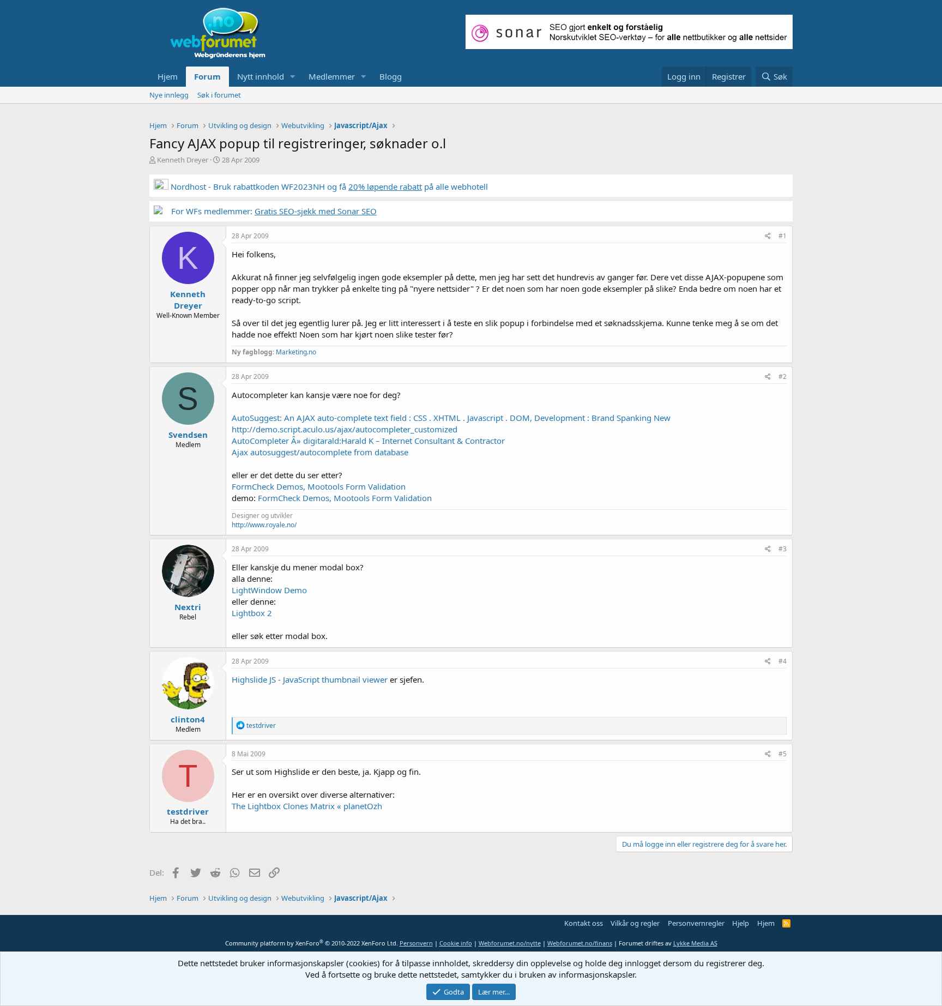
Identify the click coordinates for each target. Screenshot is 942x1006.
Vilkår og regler (635, 923)
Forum (207, 76)
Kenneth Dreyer (182, 160)
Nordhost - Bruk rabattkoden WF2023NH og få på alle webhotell (328, 186)
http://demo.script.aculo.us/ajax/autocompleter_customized (344, 429)
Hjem (168, 76)
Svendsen (188, 434)
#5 (782, 753)
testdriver (188, 811)
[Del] (768, 236)
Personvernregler (696, 923)
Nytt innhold (260, 76)
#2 (782, 376)
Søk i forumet (219, 95)
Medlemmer (332, 76)
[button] (292, 77)
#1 (782, 235)
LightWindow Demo (269, 590)
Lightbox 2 (252, 612)
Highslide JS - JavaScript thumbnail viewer (310, 679)
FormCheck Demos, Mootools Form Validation (319, 486)
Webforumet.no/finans (579, 943)
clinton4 (188, 719)
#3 (782, 548)
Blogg (390, 76)
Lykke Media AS (695, 943)
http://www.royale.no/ (264, 524)
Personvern (416, 943)
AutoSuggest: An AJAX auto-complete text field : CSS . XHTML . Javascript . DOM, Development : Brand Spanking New (451, 417)
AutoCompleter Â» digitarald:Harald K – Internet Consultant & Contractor (368, 440)
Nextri (187, 606)
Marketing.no (296, 352)
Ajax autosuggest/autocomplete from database (320, 452)
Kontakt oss (583, 923)
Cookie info (455, 943)
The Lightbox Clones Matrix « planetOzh (307, 805)
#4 (782, 661)
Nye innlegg (169, 95)
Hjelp (740, 923)
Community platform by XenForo (311, 943)
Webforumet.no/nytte (510, 943)
